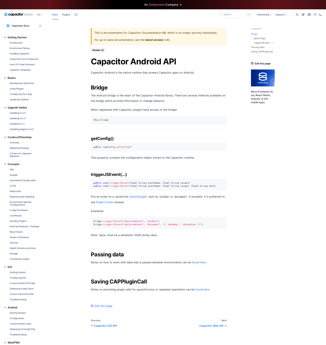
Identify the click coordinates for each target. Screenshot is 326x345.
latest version (154, 40)
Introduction (16, 42)
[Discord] (309, 14)
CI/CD (13, 185)
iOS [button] (10, 267)
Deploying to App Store (21, 288)
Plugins (66, 14)
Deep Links (15, 191)
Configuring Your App (21, 94)
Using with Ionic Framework (24, 59)
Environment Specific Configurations (20, 203)
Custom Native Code (20, 323)
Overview (15, 142)
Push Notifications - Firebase (24, 226)
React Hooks (16, 231)
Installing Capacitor (19, 53)
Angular (14, 175)
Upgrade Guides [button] (17, 107)
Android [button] (12, 307)
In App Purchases (19, 210)
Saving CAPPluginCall (262, 51)
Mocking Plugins (18, 221)
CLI (76, 14)
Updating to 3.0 (18, 112)
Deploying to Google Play (22, 329)
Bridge (254, 34)
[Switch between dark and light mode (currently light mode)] (320, 14)
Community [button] (263, 14)
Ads (12, 169)
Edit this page (103, 306)
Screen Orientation (19, 237)
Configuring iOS (18, 277)
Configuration (17, 318)
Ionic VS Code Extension (22, 64)
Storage (14, 253)
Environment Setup (20, 48)
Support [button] (279, 14)
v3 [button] (38, 14)
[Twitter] (303, 14)
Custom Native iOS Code (22, 283)
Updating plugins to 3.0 (22, 129)
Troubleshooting (18, 299)
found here (199, 262)
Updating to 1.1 (17, 123)
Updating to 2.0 (18, 118)
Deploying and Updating (22, 196)
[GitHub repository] (315, 14)
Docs (55, 14)
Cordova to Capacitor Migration (21, 154)
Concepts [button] (13, 164)
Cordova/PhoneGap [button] (20, 137)
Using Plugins (17, 88)
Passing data (257, 47)
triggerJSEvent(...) (263, 43)
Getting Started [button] (17, 37)
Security (14, 242)
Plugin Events (104, 202)
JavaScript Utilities (19, 99)
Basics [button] (12, 77)
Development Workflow (22, 83)
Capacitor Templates (20, 69)
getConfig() (260, 38)
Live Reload (15, 215)
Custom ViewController (22, 294)
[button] (297, 14)
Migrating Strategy (19, 148)
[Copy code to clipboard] (222, 120)
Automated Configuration (23, 180)
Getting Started (18, 272)
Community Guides (19, 259)
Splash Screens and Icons (23, 248)
